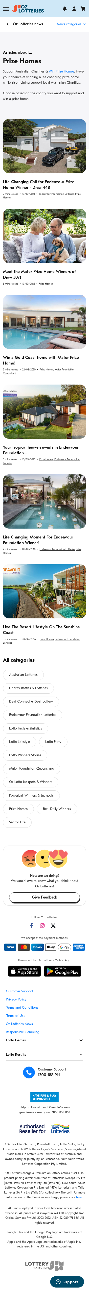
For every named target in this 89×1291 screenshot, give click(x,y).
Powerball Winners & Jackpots (31, 796)
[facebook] (31, 925)
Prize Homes (46, 284)
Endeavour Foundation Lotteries (56, 194)
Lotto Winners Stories (25, 755)
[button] (6, 9)
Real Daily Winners (57, 809)
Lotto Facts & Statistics (25, 729)
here (79, 1197)
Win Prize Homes (61, 71)
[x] (53, 925)
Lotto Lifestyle (19, 742)
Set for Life (17, 822)
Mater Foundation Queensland (31, 769)
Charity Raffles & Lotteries (28, 688)
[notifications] (64, 8)
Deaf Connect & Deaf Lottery (31, 702)
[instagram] (42, 925)
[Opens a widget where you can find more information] (67, 1282)
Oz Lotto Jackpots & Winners (30, 782)
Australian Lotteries (23, 675)
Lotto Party (53, 742)
